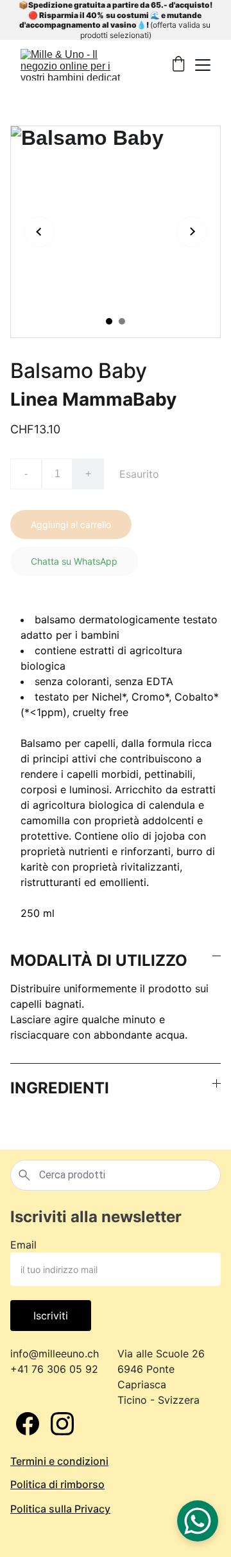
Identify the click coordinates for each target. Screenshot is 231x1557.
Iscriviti (50, 1315)
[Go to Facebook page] (27, 1423)
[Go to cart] (178, 65)
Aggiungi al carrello (71, 524)
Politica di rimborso (57, 1484)
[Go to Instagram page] (62, 1423)
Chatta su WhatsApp (74, 561)
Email (23, 1244)
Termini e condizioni (59, 1461)
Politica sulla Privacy (60, 1508)
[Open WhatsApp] (197, 1521)
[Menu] (202, 65)
